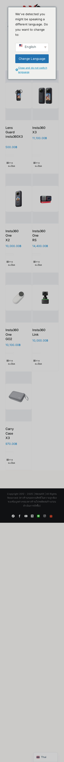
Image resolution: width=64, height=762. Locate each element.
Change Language (32, 58)
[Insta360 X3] (45, 95)
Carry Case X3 (10, 433)
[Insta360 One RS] (45, 199)
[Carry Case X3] (19, 396)
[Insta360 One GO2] (19, 297)
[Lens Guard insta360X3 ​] (19, 95)
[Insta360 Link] (45, 297)
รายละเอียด (11, 164)
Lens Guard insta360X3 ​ (14, 132)
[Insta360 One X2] (19, 199)
